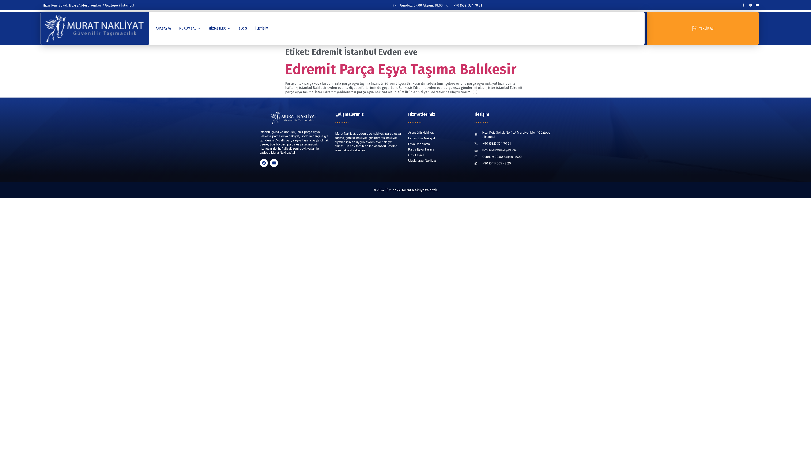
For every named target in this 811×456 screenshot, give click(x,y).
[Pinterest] (750, 5)
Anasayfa (163, 28)
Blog (242, 28)
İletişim (261, 28)
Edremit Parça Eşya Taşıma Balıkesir (400, 69)
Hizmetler (217, 28)
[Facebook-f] (743, 5)
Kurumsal (187, 28)
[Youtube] (757, 5)
